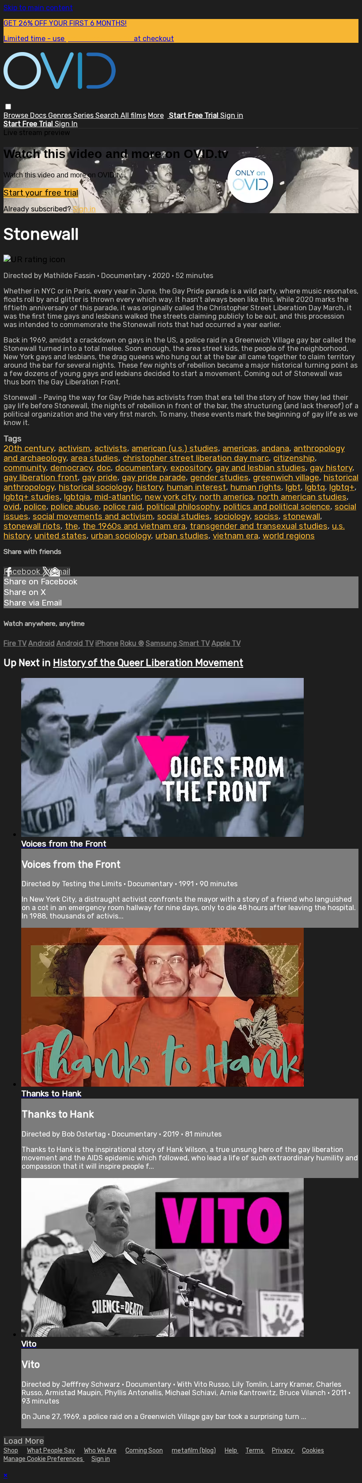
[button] (8, 106)
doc (104, 468)
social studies (183, 516)
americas (239, 448)
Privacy (283, 1450)
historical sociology (95, 487)
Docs (39, 115)
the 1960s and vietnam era (134, 526)
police (35, 507)
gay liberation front (41, 477)
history (149, 487)
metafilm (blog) (194, 1450)
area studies (94, 458)
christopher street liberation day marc (196, 458)
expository (190, 468)
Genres (60, 115)
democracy (71, 468)
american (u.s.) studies (175, 448)
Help (231, 1450)
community (25, 468)
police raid (122, 507)
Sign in (231, 115)
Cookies (313, 1450)
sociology (232, 516)
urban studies (181, 536)
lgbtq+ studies (32, 497)
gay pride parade (154, 477)
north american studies (302, 497)
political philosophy (183, 507)
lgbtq (315, 487)
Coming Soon (144, 1450)
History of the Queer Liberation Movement (148, 662)
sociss (266, 516)
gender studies (219, 477)
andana (275, 448)
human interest (196, 487)
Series (84, 115)
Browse (17, 115)
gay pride (99, 477)
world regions (289, 536)
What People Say (51, 1450)
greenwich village (286, 477)
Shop (11, 1450)
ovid (11, 507)
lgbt (293, 487)
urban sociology (121, 536)
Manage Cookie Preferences (44, 1459)
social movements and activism (93, 516)
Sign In (66, 124)
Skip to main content (38, 8)
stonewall (301, 516)
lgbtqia (77, 497)
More (156, 115)
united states (60, 536)
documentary (140, 468)
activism (74, 448)
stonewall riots (32, 526)
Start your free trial (41, 193)
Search (108, 115)
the (71, 526)
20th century (29, 448)
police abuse (75, 507)
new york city (170, 497)
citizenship (294, 458)
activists (110, 448)
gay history (331, 468)
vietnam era (235, 536)
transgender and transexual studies (259, 526)
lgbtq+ (341, 487)
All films (133, 115)
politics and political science (276, 507)
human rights (255, 487)
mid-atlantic (117, 497)
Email (60, 571)
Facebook (23, 571)
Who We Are (100, 1450)
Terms (255, 1450)
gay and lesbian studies (260, 468)
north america (226, 497)
